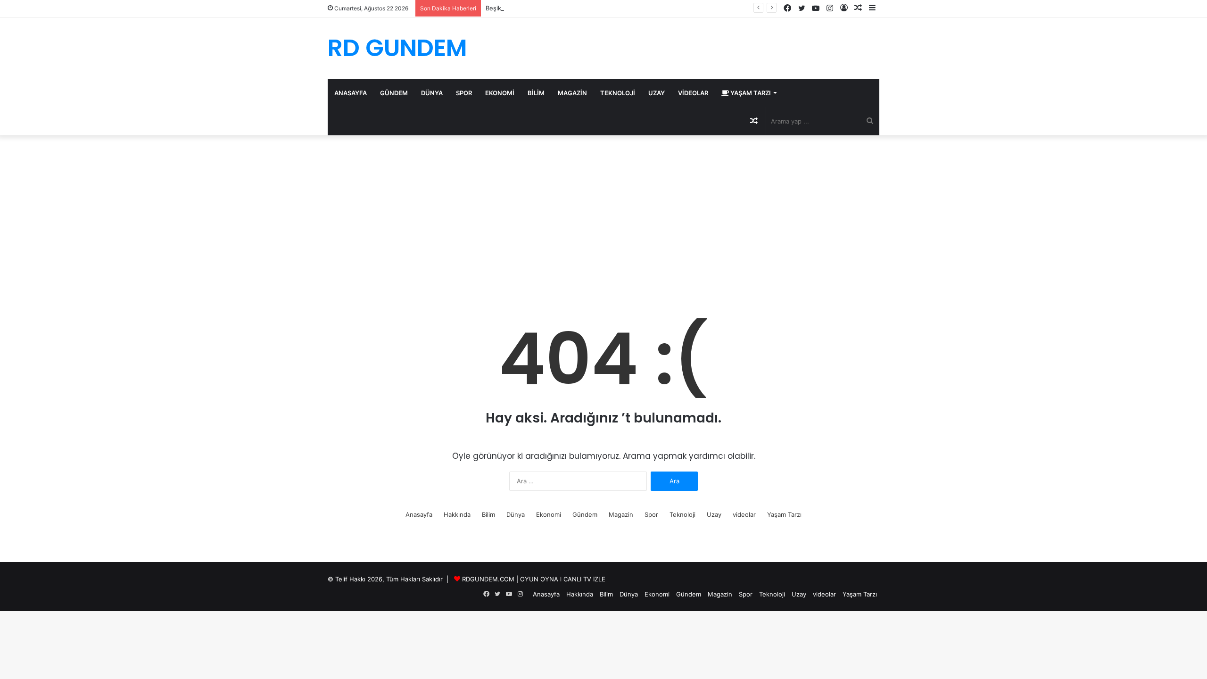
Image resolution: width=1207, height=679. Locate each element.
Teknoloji (617, 93)
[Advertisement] (603, 215)
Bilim (536, 93)
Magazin (572, 93)
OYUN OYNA (539, 579)
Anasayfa (350, 93)
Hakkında (457, 514)
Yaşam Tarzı (750, 93)
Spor (464, 93)
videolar (693, 93)
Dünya (432, 93)
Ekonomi (499, 93)
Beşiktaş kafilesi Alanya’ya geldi (531, 8)
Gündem (394, 93)
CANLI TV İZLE (584, 579)
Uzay (656, 93)
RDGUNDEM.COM (488, 579)
